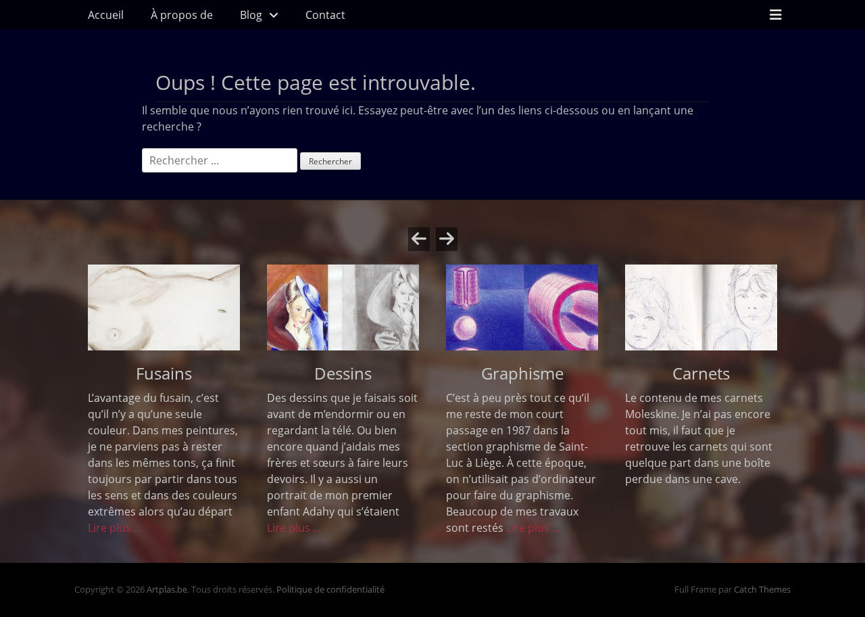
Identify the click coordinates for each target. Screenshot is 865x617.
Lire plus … (524, 527)
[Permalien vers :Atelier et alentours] (164, 307)
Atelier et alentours (164, 373)
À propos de (182, 14)
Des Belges (701, 373)
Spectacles (522, 373)
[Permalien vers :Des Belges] (701, 307)
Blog (251, 14)
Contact (325, 14)
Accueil (106, 14)
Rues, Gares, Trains (343, 373)
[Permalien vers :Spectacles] (522, 307)
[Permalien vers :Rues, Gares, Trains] (343, 307)
